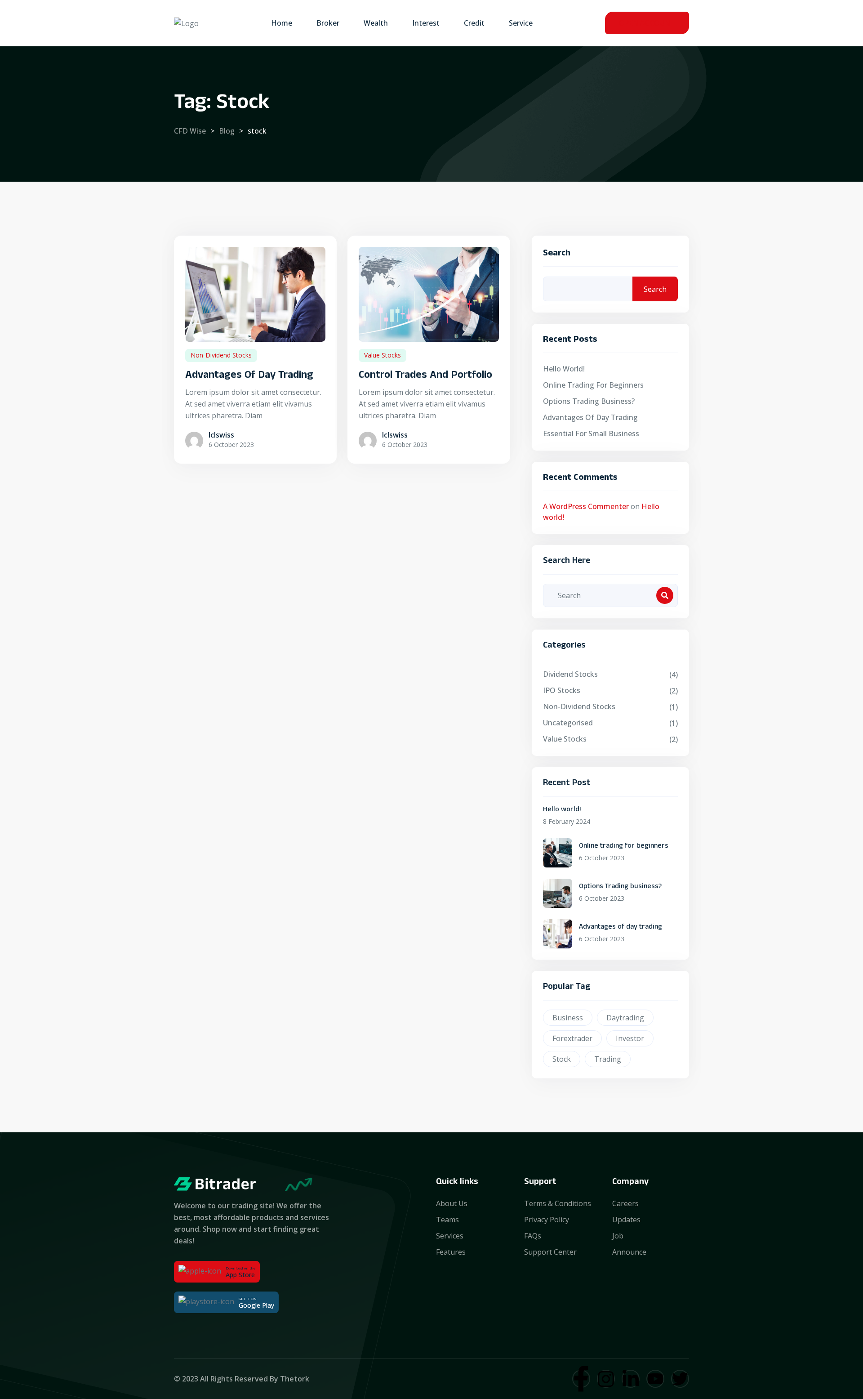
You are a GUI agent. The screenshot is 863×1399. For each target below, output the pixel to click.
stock (561, 1059)
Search (556, 255)
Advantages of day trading (249, 376)
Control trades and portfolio (425, 376)
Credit (474, 23)
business (567, 1018)
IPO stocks (561, 690)
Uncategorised (568, 723)
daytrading (625, 1018)
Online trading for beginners (593, 385)
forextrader (572, 1038)
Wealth (376, 23)
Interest (426, 23)
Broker (327, 23)
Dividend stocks (570, 674)
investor (630, 1038)
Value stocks (382, 355)
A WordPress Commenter (586, 506)
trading (607, 1059)
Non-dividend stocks (221, 355)
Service (521, 23)
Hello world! (564, 369)
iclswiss (221, 435)
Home (281, 23)
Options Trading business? (589, 401)
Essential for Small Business (591, 433)
